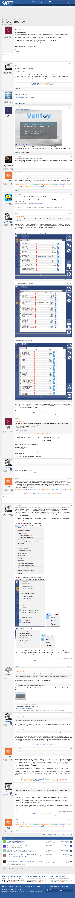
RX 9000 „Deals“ (42, 4)
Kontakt (9, 891)
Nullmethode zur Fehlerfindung (49, 84)
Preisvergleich (40, 2)
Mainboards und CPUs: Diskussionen (27, 851)
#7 (71, 194)
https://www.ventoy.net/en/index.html (24, 97)
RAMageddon (24, 4)
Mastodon (54, 886)
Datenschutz (5, 892)
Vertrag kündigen (31, 891)
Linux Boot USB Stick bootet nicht (16, 841)
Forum (47, 2)
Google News (36, 886)
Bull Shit (8, 864)
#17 (71, 819)
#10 (71, 459)
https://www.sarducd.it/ (21, 71)
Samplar (5, 24)
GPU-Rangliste (61, 4)
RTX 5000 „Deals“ (33, 4)
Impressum (4, 891)
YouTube (66, 886)
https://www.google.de (26, 205)
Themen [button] (26, 2)
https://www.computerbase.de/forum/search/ (33, 203)
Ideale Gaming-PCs (52, 4)
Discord (12, 886)
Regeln (16, 6)
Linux (21, 842)
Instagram (45, 886)
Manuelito (9, 842)
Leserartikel (11, 6)
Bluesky (20, 886)
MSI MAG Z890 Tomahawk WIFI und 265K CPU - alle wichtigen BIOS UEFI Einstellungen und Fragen (25, 855)
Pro (11, 72)
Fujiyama (67, 856)
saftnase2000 (9, 851)
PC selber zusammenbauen (36, 84)
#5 (71, 156)
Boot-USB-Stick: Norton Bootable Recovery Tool (20, 846)
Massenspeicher (21, 864)
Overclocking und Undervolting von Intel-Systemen (27, 858)
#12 (71, 505)
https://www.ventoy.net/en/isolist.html (24, 708)
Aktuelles (4, 6)
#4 (71, 107)
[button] (7, 7)
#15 (71, 748)
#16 (71, 784)
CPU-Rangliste (69, 4)
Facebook (27, 886)
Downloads (32, 2)
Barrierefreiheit (39, 891)
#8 (71, 213)
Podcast (17, 4)
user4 (8, 847)
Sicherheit (19, 847)
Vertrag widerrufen (22, 891)
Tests (21, 2)
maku (8, 858)
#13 (71, 666)
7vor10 (67, 842)
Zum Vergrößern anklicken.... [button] (43, 433)
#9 (71, 418)
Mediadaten (15, 891)
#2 (71, 63)
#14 (71, 713)
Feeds (5, 886)
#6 (71, 172)
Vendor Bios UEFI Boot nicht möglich (17, 850)
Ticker (16, 2)
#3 (71, 92)
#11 (71, 478)
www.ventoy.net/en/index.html (23, 109)
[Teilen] (69, 27)
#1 (71, 27)
